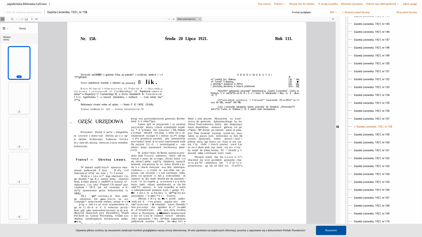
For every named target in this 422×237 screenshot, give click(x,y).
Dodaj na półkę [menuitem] (329, 3)
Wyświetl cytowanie (352, 3)
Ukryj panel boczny (406, 12)
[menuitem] (371, 24)
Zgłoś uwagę (410, 3)
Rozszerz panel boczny (357, 12)
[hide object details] (338, 126)
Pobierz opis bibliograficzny (381, 3)
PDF (332, 12)
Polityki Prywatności (294, 230)
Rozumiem (331, 230)
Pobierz (278, 3)
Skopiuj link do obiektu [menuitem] (301, 3)
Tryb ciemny (264, 3)
